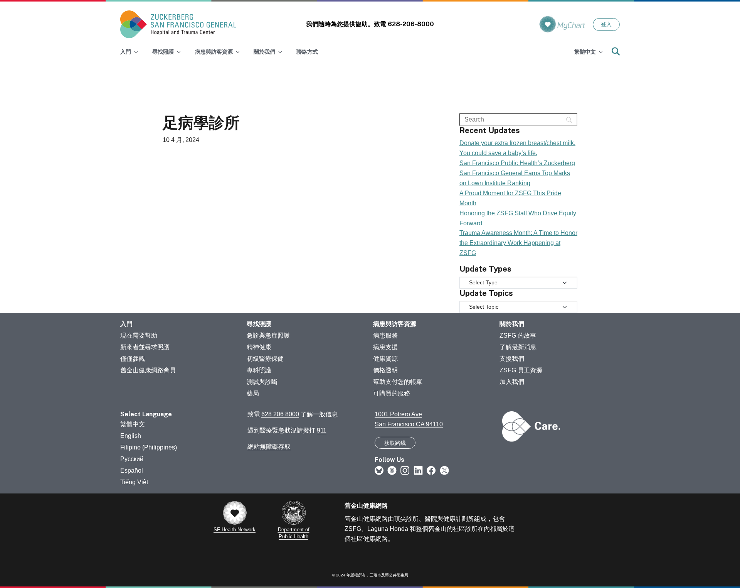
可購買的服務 (391, 393)
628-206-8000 (411, 24)
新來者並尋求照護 (145, 347)
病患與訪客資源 (394, 324)
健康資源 (385, 358)
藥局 (253, 393)
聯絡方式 (307, 52)
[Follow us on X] (444, 470)
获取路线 (395, 443)
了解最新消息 (518, 347)
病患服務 (385, 335)
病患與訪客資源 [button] (214, 52)
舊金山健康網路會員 (148, 370)
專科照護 (259, 370)
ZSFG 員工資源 (521, 370)
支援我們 (512, 358)
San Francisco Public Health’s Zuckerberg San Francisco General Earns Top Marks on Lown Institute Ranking (517, 173)
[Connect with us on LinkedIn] (418, 470)
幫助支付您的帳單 (397, 381)
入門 (126, 324)
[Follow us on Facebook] (431, 470)
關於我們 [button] (264, 52)
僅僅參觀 (132, 358)
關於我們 (512, 324)
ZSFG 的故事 (518, 335)
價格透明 (385, 370)
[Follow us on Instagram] (405, 470)
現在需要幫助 (138, 335)
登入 (606, 24)
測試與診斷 (262, 381)
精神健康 (259, 347)
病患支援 (385, 347)
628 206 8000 (280, 414)
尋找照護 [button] (163, 52)
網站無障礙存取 (269, 446)
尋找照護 (259, 324)
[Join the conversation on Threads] (392, 470)
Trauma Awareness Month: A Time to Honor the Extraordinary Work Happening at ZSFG (518, 243)
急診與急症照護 (268, 335)
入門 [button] (125, 52)
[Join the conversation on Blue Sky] (379, 470)
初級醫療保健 (265, 358)
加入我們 (512, 381)
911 (321, 430)
